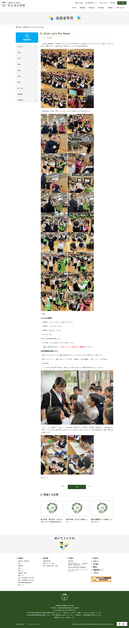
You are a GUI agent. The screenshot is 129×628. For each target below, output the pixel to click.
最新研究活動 (46, 561)
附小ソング (21, 585)
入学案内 (110, 7)
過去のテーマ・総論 (48, 563)
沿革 (19, 563)
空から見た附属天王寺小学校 (26, 577)
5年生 (19, 76)
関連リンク (21, 575)
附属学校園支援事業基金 (25, 582)
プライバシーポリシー (34, 624)
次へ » (90, 486)
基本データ (21, 570)
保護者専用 (26, 27)
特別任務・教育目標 (23, 561)
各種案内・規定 (22, 573)
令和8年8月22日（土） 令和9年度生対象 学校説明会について (77, 564)
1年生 (19, 52)
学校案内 (82, 7)
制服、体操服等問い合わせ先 (26, 580)
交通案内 (122, 3)
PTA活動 (80, 3)
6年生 (19, 82)
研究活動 (101, 7)
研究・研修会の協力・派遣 (50, 566)
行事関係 (20, 100)
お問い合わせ (120, 7)
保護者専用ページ (92, 3)
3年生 (19, 64)
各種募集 (20, 94)
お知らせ (20, 46)
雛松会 (114, 3)
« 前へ (63, 486)
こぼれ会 (104, 3)
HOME (74, 7)
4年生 (19, 70)
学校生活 (91, 7)
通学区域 (70, 561)
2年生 (19, 58)
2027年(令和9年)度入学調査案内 (77, 567)
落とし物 (20, 88)
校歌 (19, 568)
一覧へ (77, 487)
